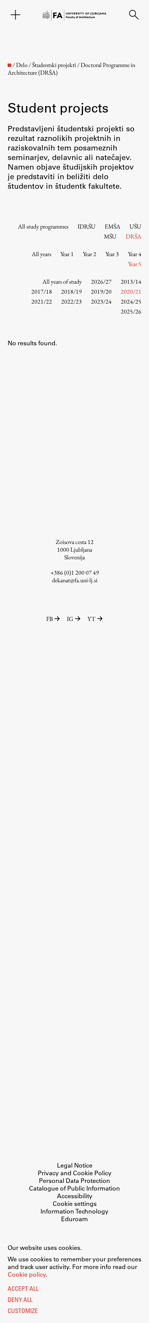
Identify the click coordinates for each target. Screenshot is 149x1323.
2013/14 (131, 282)
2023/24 (101, 301)
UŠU (135, 226)
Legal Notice (74, 1165)
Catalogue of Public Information (74, 1188)
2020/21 (131, 291)
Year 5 (134, 264)
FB (49, 619)
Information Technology (74, 1211)
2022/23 (71, 301)
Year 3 (112, 254)
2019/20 (101, 291)
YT (91, 619)
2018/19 (71, 291)
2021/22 (41, 301)
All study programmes (43, 226)
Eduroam (74, 1219)
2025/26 (131, 311)
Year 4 (134, 254)
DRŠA (133, 236)
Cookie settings (75, 1203)
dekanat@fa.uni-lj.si (74, 580)
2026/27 (101, 282)
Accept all (23, 1289)
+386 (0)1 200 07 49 (74, 572)
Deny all (20, 1300)
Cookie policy (27, 1274)
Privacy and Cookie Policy (75, 1173)
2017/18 (41, 291)
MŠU (110, 236)
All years (41, 254)
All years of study (62, 282)
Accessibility (74, 1196)
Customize (23, 1311)
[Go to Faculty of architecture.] (9, 65)
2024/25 (131, 301)
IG (70, 619)
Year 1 (67, 254)
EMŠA (112, 226)
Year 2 (89, 254)
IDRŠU (87, 226)
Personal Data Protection (74, 1180)
